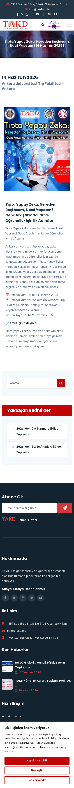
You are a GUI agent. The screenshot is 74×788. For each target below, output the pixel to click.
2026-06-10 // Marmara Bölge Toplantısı (37, 431)
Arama (61, 383)
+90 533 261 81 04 (45, 638)
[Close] (70, 725)
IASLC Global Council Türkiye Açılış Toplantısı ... (40, 664)
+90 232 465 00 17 (20, 638)
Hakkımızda (13, 716)
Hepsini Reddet (37, 780)
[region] (37, 755)
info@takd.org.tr (39, 9)
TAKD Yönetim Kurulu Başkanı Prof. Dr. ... (43, 683)
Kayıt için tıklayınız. (23, 323)
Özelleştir (37, 770)
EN (49, 14)
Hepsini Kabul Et (37, 760)
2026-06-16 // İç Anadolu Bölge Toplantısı (38, 449)
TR (55, 14)
